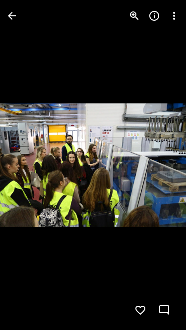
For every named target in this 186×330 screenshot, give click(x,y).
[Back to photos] (12, 16)
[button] (28, 165)
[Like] (140, 310)
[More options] (174, 16)
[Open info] (154, 16)
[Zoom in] (134, 16)
